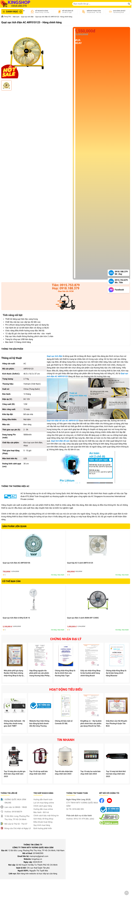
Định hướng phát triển (42, 828)
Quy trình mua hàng (41, 825)
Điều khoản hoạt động (42, 822)
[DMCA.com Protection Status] (108, 824)
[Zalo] (66, 302)
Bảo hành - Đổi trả (41, 812)
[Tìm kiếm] (129, 4)
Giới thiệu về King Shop (43, 819)
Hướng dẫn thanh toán (42, 799)
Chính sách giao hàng (42, 806)
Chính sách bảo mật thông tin (46, 815)
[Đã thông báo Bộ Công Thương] (109, 813)
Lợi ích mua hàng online (43, 803)
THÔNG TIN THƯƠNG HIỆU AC (15, 486)
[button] (126, 893)
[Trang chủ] (15, 4)
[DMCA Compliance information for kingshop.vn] (109, 819)
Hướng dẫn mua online (43, 809)
